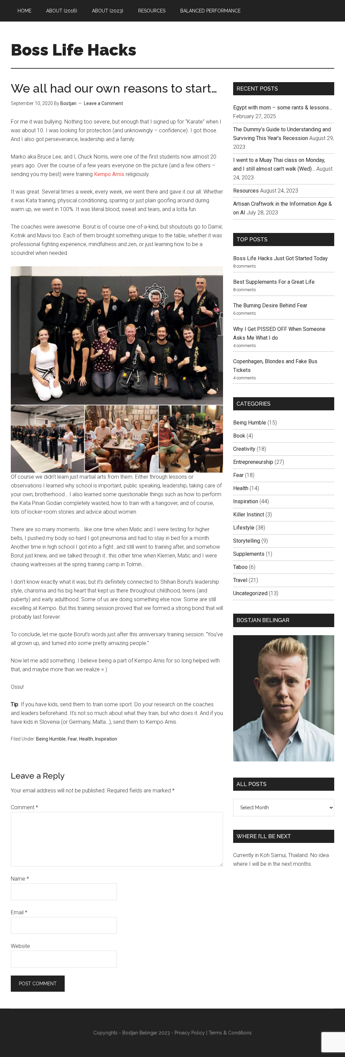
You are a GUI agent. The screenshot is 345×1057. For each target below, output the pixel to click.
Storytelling (246, 541)
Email (19, 912)
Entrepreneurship (253, 462)
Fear (72, 739)
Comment (24, 807)
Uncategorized (250, 593)
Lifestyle (243, 527)
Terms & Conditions (230, 1032)
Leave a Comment (103, 103)
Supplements (248, 554)
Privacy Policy (190, 1032)
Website (20, 946)
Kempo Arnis (109, 174)
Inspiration (106, 739)
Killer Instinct (248, 514)
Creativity (244, 449)
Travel (240, 580)
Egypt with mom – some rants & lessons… (282, 107)
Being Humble (51, 739)
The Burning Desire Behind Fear (270, 305)
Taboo (240, 567)
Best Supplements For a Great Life (274, 282)
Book (239, 436)
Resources (246, 190)
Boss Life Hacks (73, 49)
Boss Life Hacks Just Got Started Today (280, 258)
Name (20, 879)
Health (86, 739)
